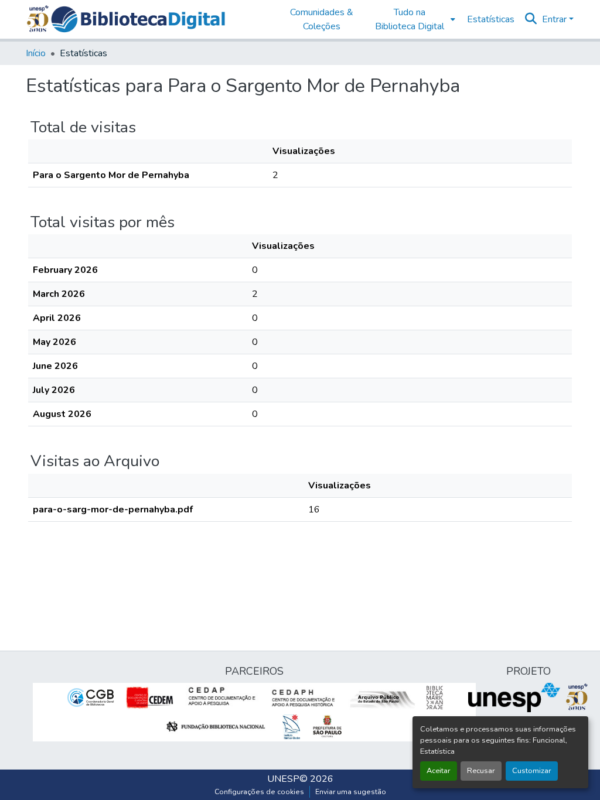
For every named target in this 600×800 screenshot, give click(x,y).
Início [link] (36, 53)
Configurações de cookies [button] (259, 791)
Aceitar (439, 770)
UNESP (283, 778)
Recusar (481, 770)
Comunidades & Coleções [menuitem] (321, 19)
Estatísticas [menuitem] (490, 19)
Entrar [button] (555, 19)
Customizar (531, 770)
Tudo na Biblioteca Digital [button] (409, 19)
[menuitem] (412, 19)
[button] (138, 19)
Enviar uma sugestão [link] (350, 791)
